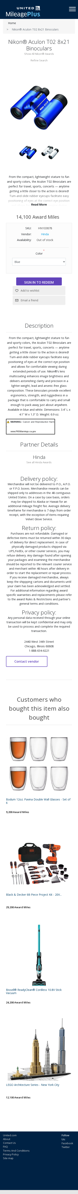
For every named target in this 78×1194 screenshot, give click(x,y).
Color (39, 253)
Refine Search (39, 60)
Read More (39, 204)
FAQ (5, 1146)
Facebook (67, 1143)
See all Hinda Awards (39, 462)
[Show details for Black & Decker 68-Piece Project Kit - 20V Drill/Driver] (39, 859)
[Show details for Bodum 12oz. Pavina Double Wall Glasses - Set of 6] (39, 764)
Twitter (66, 1147)
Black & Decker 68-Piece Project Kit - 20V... (34, 894)
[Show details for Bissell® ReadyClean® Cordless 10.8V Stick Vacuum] (39, 954)
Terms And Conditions (16, 1150)
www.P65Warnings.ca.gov (23, 431)
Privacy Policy (11, 1154)
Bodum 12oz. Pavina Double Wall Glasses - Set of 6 (38, 801)
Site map (8, 1158)
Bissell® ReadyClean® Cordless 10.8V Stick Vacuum (34, 991)
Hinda (45, 234)
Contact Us (9, 1143)
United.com (10, 1135)
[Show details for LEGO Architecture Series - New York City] (39, 1049)
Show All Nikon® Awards (39, 54)
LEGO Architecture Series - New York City (32, 1085)
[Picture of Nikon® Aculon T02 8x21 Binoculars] (39, 107)
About (6, 1139)
